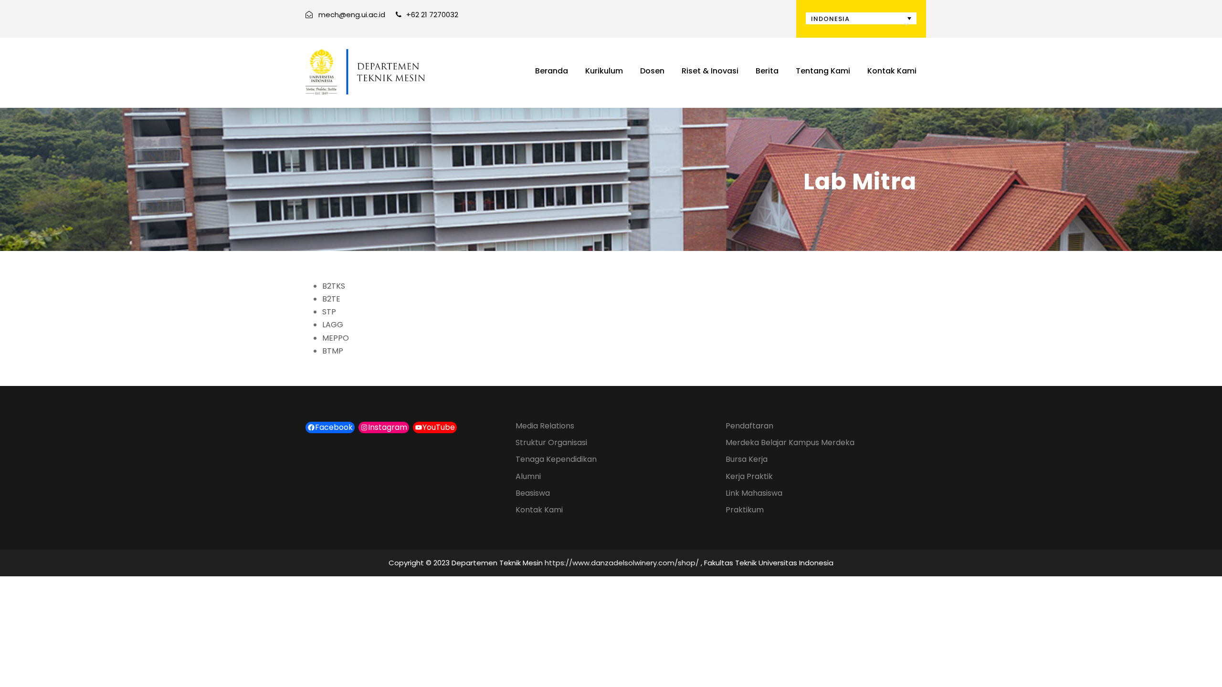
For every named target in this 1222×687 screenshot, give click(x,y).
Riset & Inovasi (710, 70)
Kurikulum (604, 70)
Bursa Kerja (747, 459)
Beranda (551, 70)
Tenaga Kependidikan (556, 459)
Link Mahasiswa (754, 493)
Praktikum (745, 509)
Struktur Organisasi (551, 442)
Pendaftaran (749, 425)
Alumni (528, 476)
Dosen (652, 70)
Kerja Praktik (749, 476)
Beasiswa (533, 493)
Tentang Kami (823, 70)
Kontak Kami (891, 70)
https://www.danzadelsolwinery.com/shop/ (622, 563)
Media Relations (545, 425)
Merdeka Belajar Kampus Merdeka (790, 442)
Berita (767, 70)
